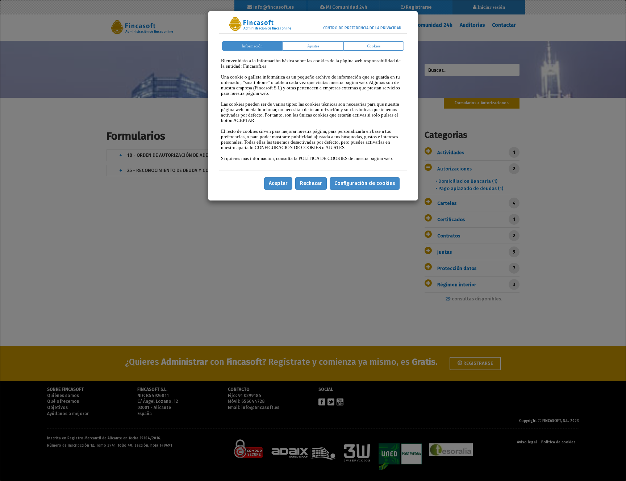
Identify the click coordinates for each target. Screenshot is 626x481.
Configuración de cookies (364, 183)
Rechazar (311, 183)
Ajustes (313, 46)
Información (252, 46)
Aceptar (278, 183)
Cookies (373, 46)
